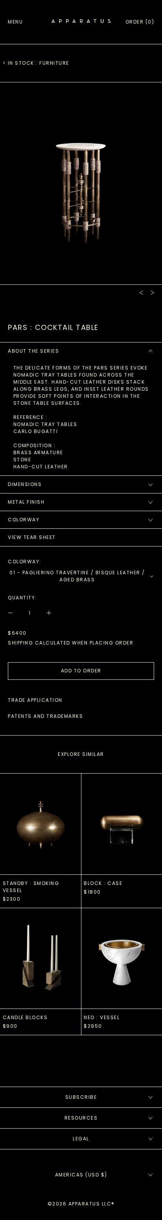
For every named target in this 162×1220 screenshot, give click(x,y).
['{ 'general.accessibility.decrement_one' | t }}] (15, 613)
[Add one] (45, 613)
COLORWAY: (24, 561)
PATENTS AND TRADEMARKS (45, 716)
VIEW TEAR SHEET (32, 537)
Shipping (20, 642)
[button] (140, 22)
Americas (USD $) (81, 1174)
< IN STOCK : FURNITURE (36, 63)
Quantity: (22, 597)
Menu (15, 21)
